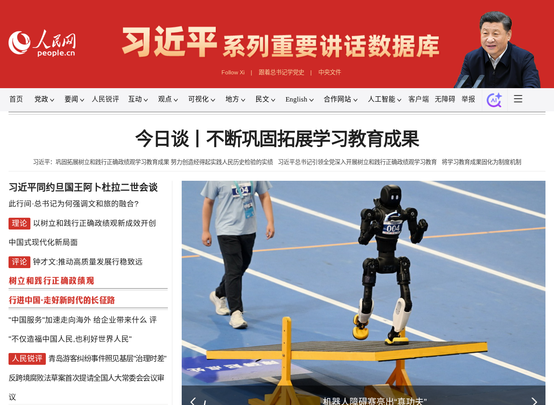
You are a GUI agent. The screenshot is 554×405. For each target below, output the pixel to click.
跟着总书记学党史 (281, 72)
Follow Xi (233, 72)
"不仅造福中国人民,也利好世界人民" (70, 324)
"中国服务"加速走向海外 (50, 307)
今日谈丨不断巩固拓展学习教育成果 (277, 139)
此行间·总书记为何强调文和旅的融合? (74, 206)
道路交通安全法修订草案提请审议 (66, 392)
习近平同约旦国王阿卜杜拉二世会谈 (83, 187)
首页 (16, 99)
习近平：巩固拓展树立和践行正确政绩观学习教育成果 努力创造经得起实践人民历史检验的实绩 (153, 162)
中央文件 (329, 72)
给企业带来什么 (120, 307)
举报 (468, 99)
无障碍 (445, 99)
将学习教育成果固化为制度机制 (481, 162)
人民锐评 (105, 99)
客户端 (418, 99)
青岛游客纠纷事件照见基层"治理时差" (107, 341)
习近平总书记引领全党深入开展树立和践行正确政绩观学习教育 (357, 162)
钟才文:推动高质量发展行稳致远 (88, 257)
